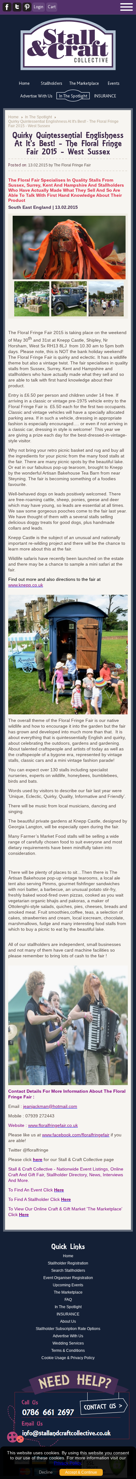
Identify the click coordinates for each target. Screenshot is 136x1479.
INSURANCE (105, 95)
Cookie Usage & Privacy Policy (68, 1358)
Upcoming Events (68, 1285)
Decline (46, 1472)
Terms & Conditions (68, 1350)
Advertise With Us (36, 95)
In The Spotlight (73, 95)
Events (113, 83)
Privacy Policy (67, 1462)
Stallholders (51, 83)
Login (38, 6)
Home (24, 83)
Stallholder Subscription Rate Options (68, 1329)
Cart (52, 6)
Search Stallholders (68, 1270)
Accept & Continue (81, 1472)
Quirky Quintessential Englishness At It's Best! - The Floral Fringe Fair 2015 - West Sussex (63, 123)
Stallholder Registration (68, 1263)
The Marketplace (84, 83)
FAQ (68, 1299)
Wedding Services (68, 1343)
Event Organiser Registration (68, 1278)
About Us (68, 1321)
